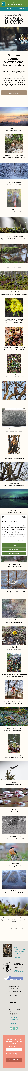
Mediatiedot (14, 1017)
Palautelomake (14, 1005)
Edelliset (9, 101)
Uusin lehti (16, 947)
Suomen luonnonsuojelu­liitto (19, 970)
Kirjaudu (14, 1023)
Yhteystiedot (14, 1007)
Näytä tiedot (20, 540)
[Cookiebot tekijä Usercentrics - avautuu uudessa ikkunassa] (20, 517)
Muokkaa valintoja (13, 549)
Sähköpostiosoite (10, 1046)
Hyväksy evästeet (14, 545)
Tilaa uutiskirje (18, 957)
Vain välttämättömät (14, 553)
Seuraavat (18, 101)
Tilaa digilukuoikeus (19, 951)
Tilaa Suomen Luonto (19, 949)
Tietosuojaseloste (14, 1019)
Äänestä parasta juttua (18, 954)
